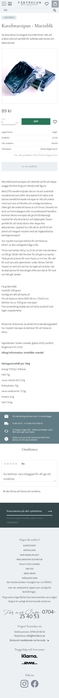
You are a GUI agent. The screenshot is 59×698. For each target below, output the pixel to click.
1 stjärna (4, 463)
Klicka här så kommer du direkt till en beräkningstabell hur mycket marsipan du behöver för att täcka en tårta (29, 328)
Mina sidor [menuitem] (10, 3)
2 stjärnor (7, 463)
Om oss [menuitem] (29, 569)
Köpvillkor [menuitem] (29, 550)
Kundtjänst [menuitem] (29, 546)
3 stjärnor (10, 463)
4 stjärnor (13, 463)
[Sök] (55, 10)
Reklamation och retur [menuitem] (29, 559)
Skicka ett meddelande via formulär (29, 640)
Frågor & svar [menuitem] (29, 578)
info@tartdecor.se (35, 636)
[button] (4, 5)
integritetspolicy (12, 522)
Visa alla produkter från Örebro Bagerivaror (35, 155)
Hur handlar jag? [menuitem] (29, 555)
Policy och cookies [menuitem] (29, 564)
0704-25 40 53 (37, 614)
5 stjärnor (16, 463)
